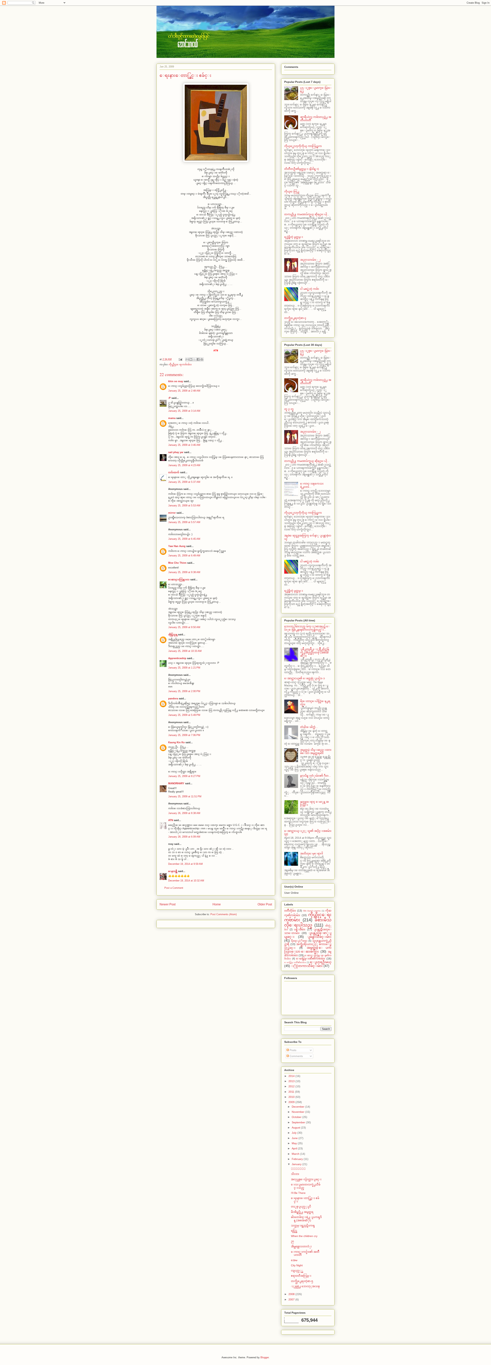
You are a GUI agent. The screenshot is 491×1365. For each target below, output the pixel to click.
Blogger (264, 1357)
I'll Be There (298, 1192)
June (295, 1138)
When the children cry (304, 1236)
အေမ (294, 1260)
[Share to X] (194, 359)
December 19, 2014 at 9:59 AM (185, 863)
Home (217, 904)
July (294, 1132)
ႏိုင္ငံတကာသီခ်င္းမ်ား (307, 966)
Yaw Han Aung (176, 546)
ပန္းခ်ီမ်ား (299, 929)
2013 (291, 1081)
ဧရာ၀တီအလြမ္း (301, 1275)
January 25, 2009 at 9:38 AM (184, 572)
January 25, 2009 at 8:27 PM (184, 776)
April (295, 1148)
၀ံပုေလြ (298, 1168)
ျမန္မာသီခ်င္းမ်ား (319, 937)
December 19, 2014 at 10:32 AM (186, 880)
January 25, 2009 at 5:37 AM (184, 481)
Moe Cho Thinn (177, 562)
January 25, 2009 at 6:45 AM (184, 538)
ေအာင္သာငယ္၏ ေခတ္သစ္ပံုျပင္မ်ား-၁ (304, 678)
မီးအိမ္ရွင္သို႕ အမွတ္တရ (302, 1211)
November (298, 1111)
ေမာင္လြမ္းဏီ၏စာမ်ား (295, 962)
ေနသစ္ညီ (172, 871)
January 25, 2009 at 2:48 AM (184, 390)
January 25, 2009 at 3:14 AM (184, 410)
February (298, 1158)
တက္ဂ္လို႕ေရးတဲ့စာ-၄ (295, 317)
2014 (291, 1076)
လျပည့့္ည (297, 1270)
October (297, 1117)
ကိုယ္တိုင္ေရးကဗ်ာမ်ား (180, 364)
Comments (296, 1056)
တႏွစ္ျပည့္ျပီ (301, 1206)
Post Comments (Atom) (223, 914)
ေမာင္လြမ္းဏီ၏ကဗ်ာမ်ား (310, 958)
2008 (291, 1294)
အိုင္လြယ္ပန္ (172, 634)
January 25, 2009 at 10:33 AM (185, 651)
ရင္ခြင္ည (294, 1230)
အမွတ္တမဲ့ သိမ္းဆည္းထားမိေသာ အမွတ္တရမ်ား (315, 751)
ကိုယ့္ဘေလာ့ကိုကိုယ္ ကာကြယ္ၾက (303, 146)
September (299, 1122)
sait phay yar (175, 452)
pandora (173, 698)
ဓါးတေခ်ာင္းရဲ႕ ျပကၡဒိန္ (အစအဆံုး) (306, 1219)
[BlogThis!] (191, 359)
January (297, 1164)
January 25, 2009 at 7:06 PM (184, 735)
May (295, 1143)
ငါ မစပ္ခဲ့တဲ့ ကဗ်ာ (309, 288)
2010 (291, 1096)
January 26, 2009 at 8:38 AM (184, 813)
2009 (291, 1102)
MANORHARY (176, 783)
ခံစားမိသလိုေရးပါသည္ (307, 922)
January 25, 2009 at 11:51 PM (184, 796)
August (296, 1127)
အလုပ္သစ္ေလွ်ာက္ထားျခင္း (306, 1179)
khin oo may (175, 381)
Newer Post (167, 904)
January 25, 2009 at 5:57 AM (184, 522)
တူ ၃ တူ (289, 409)
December (298, 1106)
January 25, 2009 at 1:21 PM (184, 667)
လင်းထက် (173, 472)
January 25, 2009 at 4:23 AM (184, 465)
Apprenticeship (177, 658)
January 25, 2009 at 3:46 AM (184, 445)
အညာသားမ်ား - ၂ (310, 259)
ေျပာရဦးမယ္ (320, 962)
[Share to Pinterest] (202, 359)
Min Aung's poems (312, 911)
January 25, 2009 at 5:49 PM (184, 715)
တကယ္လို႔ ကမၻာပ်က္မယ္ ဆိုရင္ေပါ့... (306, 214)
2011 (291, 1091)
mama (171, 418)
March (296, 1153)
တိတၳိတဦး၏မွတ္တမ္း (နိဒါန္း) (301, 168)
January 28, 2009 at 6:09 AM (184, 836)
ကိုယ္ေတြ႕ (291, 191)
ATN (170, 820)
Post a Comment (173, 887)
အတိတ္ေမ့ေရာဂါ (311, 853)
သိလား (295, 1173)
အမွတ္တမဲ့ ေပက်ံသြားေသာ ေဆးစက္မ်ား (307, 949)
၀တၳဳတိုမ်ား (290, 910)
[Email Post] (180, 359)
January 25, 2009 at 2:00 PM (184, 691)
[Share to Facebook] (198, 359)
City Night (297, 1265)
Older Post (265, 904)
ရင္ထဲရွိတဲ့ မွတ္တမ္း (293, 236)
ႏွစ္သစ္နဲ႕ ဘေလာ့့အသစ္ (305, 1286)
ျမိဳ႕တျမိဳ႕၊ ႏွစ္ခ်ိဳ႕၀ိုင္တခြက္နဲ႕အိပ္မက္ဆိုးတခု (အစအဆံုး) (314, 652)
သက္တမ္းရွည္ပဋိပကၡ (303, 1225)
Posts (292, 1050)
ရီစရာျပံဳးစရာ (299, 941)
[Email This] (187, 359)
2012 (291, 1086)
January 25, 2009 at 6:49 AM (184, 555)
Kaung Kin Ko (176, 742)
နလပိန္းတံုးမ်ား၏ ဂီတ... (315, 775)
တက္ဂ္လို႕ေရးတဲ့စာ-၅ (302, 1281)
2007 (291, 1299)
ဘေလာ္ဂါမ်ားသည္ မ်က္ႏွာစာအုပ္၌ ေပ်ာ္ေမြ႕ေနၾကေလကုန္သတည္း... (307, 628)
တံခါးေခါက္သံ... (309, 726)
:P (169, 398)
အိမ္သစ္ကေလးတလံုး (301, 1246)
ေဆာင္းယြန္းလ (178, 579)
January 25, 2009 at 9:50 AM (184, 627)
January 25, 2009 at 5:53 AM (184, 505)
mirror (172, 512)
